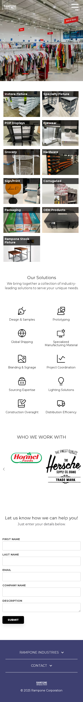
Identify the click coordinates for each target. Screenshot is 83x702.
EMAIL (6, 569)
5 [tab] (50, 73)
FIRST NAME (11, 539)
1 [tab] (17, 73)
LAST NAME (10, 554)
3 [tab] (33, 73)
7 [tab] (66, 73)
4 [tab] (41, 73)
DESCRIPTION (12, 600)
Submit (13, 619)
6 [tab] (58, 73)
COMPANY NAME (14, 585)
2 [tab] (25, 73)
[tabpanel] (41, 40)
